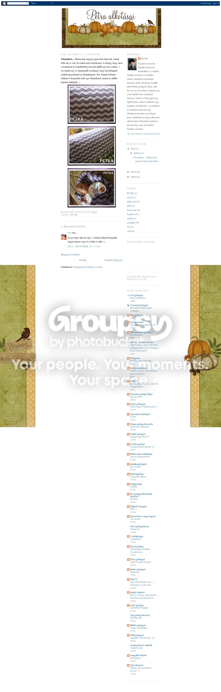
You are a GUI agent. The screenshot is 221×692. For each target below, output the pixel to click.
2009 (133, 176)
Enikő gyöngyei (138, 434)
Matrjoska (135, 571)
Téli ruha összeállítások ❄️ (142, 324)
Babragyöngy (137, 474)
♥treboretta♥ (136, 322)
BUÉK (130, 193)
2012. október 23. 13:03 (84, 246)
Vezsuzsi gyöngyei (139, 305)
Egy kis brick (136, 396)
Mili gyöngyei (137, 635)
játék (129, 205)
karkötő (130, 214)
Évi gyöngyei (136, 295)
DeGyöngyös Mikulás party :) (144, 406)
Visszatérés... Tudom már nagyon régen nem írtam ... (145, 161)
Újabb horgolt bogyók (140, 561)
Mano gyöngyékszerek (141, 424)
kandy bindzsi (137, 592)
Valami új (134, 528)
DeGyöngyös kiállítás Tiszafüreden (140, 550)
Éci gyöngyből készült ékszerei (141, 495)
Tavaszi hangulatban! (140, 456)
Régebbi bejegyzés (114, 260)
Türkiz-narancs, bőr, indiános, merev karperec (144, 372)
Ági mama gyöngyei (140, 414)
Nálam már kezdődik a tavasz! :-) (141, 669)
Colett (133, 416)
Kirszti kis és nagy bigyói (142, 516)
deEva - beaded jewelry (142, 342)
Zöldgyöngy (136, 484)
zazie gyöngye (137, 605)
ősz (128, 226)
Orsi (70, 232)
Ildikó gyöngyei (138, 625)
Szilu (132, 381)
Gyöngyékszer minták (141, 645)
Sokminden (135, 657)
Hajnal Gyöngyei (138, 506)
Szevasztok (135, 518)
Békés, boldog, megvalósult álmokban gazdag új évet (143, 596)
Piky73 (133, 579)
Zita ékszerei (136, 665)
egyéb (73, 215)
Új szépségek (136, 334)
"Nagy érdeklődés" (139, 627)
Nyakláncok (136, 617)
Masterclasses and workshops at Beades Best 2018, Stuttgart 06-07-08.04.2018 (144, 347)
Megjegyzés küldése (70, 254)
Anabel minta (136, 647)
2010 (133, 171)
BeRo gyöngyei (137, 569)
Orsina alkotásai (138, 368)
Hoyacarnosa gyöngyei (141, 332)
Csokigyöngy (136, 536)
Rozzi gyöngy (137, 546)
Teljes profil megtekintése (143, 134)
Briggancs (135, 358)
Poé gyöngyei (136, 315)
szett (129, 231)
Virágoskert (135, 538)
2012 (133, 148)
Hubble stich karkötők (140, 360)
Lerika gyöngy (137, 444)
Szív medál (135, 466)
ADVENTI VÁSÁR (139, 607)
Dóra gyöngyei (137, 559)
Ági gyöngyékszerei (140, 615)
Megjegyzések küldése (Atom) (88, 266)
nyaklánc (131, 222)
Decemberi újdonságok (141, 307)
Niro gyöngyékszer (139, 526)
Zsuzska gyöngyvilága (141, 394)
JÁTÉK (133, 486)
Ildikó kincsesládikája (141, 454)
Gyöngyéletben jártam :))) (142, 446)
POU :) (133, 508)
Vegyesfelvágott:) (138, 476)
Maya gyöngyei (137, 404)
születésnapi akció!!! (140, 436)
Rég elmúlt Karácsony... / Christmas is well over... (142, 583)
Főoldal (82, 260)
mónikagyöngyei (138, 464)
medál (130, 218)
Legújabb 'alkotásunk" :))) (142, 637)
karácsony (132, 209)
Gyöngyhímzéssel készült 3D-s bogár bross (144, 385)
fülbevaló (131, 201)
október (137, 153)
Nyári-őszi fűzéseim (139, 426)
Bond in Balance (138, 297)
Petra (144, 59)
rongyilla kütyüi (138, 655)
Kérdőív (134, 498)
